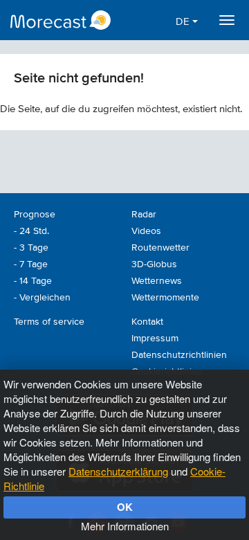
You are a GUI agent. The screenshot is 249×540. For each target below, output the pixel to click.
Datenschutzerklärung (118, 471)
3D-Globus (154, 264)
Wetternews (156, 281)
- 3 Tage (31, 248)
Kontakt (147, 322)
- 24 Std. (31, 231)
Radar (143, 214)
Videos (146, 231)
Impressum (154, 338)
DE (184, 22)
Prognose (34, 214)
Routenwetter (160, 248)
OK (125, 506)
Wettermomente (165, 298)
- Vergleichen (42, 298)
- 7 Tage (31, 264)
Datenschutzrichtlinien (179, 355)
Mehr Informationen (125, 526)
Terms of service (49, 322)
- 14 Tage (33, 281)
